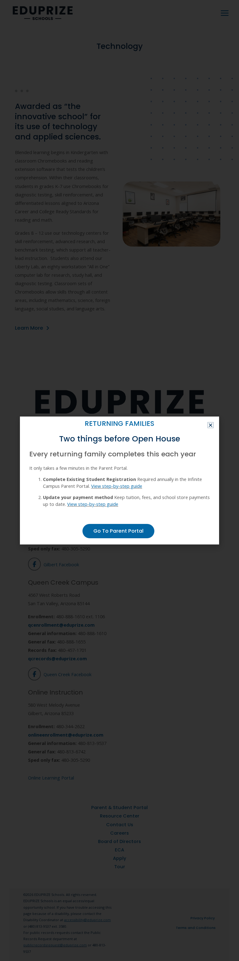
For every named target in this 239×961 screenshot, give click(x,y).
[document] (119, 480)
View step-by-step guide (116, 486)
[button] (210, 425)
